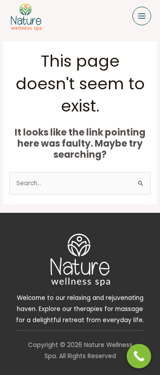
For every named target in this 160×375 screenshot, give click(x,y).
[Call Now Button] (139, 356)
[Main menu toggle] (142, 16)
